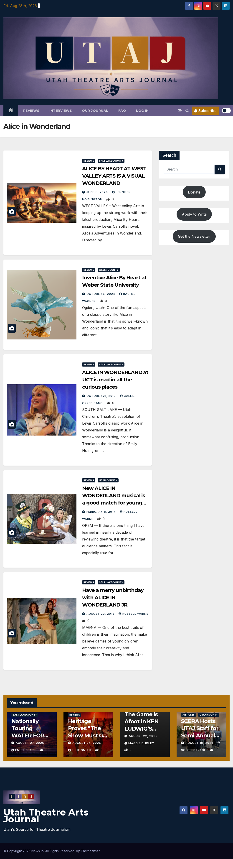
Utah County (108, 480)
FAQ (122, 111)
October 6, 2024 (101, 294)
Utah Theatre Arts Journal (46, 816)
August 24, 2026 (86, 742)
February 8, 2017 (101, 511)
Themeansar (90, 851)
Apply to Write (194, 214)
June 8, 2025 (97, 192)
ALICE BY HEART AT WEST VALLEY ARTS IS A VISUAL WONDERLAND (114, 176)
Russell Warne (135, 613)
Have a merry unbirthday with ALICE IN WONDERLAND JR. (113, 597)
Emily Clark (26, 750)
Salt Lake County (111, 160)
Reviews (31, 111)
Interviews (60, 111)
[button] (187, 110)
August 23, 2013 (100, 613)
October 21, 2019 (101, 396)
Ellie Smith (82, 750)
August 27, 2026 (30, 742)
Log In (142, 111)
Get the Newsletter (194, 236)
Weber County (108, 269)
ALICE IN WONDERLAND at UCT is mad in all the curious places (115, 379)
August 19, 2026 (199, 742)
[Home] (10, 110)
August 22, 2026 (143, 736)
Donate (194, 192)
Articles (188, 714)
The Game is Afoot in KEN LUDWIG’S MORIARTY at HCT (142, 728)
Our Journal (95, 111)
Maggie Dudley (141, 743)
